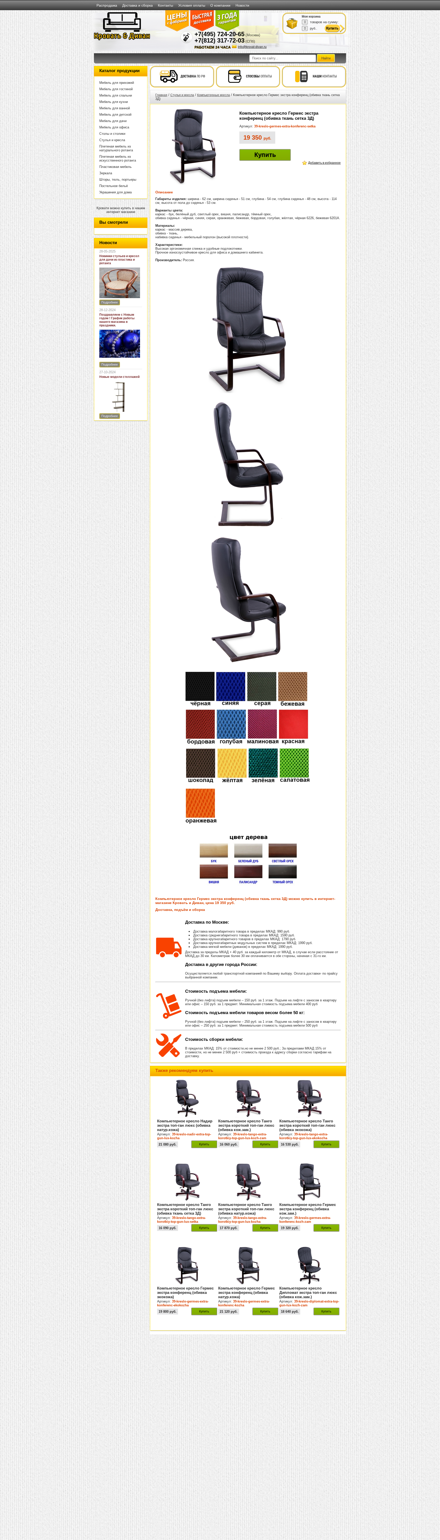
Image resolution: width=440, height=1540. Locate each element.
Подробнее (109, 302)
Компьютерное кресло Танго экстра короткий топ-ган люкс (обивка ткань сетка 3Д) (185, 1208)
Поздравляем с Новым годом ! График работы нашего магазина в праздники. (116, 320)
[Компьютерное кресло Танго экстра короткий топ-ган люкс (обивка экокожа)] (309, 1116)
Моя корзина (311, 16)
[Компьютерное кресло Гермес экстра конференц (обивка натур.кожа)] (248, 1283)
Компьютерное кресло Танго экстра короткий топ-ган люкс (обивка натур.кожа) (246, 1208)
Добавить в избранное (324, 163)
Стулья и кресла (112, 140)
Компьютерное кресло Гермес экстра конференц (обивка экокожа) (185, 1292)
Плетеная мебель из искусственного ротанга (117, 158)
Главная (161, 95)
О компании (220, 5)
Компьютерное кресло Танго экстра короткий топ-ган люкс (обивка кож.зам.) (246, 1125)
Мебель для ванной (114, 108)
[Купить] (292, 23)
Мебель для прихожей (116, 83)
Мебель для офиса (114, 127)
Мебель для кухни (113, 102)
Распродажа (107, 5)
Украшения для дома (115, 192)
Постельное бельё (113, 186)
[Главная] (122, 39)
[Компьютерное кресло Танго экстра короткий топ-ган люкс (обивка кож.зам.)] (248, 1116)
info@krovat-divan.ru (252, 47)
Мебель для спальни (115, 95)
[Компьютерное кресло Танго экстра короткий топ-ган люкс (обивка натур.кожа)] (248, 1200)
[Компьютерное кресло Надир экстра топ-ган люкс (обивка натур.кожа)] (187, 1116)
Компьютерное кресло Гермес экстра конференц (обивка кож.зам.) (307, 1208)
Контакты (165, 5)
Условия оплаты (191, 5)
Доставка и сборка (137, 5)
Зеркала (105, 173)
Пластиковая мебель (115, 167)
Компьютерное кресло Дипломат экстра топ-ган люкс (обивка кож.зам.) (308, 1292)
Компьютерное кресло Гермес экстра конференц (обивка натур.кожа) (246, 1292)
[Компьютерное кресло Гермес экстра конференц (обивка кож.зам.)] (309, 1200)
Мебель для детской (115, 114)
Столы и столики (112, 134)
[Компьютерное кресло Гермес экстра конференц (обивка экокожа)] (187, 1283)
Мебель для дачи (113, 121)
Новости (242, 5)
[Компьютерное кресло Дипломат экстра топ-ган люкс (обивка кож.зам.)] (309, 1283)
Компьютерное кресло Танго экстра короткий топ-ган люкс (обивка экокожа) (307, 1125)
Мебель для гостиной (116, 89)
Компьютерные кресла (213, 95)
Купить (265, 154)
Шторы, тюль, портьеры (117, 179)
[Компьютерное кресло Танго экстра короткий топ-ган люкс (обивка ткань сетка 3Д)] (187, 1200)
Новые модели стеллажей (119, 377)
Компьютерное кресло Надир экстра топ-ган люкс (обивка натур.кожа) (184, 1125)
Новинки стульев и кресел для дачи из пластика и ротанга (119, 259)
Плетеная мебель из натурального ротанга (116, 148)
